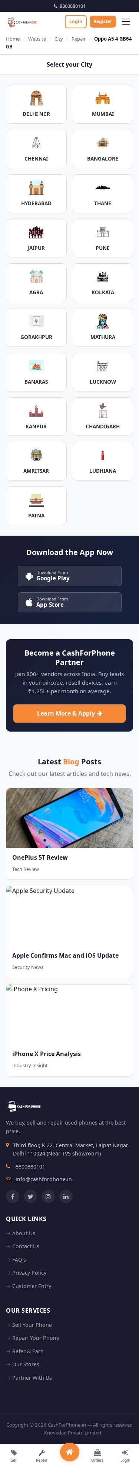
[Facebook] (12, 1196)
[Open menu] (126, 22)
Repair (79, 38)
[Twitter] (30, 1196)
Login (75, 21)
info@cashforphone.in (44, 1179)
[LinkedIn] (66, 1196)
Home (13, 38)
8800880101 (71, 6)
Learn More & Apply (66, 713)
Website (37, 38)
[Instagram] (48, 1196)
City (58, 38)
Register (102, 21)
